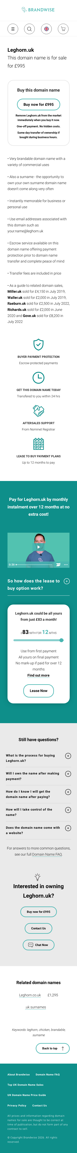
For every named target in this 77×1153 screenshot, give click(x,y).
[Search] (29, 30)
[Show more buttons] (66, 565)
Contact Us (38, 928)
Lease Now (38, 691)
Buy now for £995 (38, 104)
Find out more (38, 675)
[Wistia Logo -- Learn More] (58, 565)
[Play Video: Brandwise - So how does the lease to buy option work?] (38, 547)
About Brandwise (19, 1074)
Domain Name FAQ (47, 854)
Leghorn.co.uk (30, 995)
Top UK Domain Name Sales (26, 1084)
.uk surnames (35, 1007)
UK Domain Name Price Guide (27, 1095)
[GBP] (46, 29)
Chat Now (41, 945)
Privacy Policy (17, 1105)
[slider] (34, 565)
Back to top (49, 1048)
